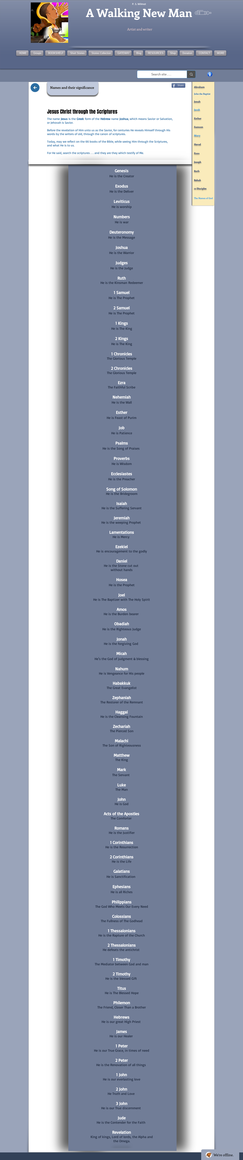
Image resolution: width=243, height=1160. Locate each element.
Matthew (122, 755)
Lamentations (121, 532)
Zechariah (121, 726)
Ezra (121, 382)
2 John (121, 1088)
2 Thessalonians (122, 945)
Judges (122, 262)
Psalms (121, 442)
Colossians (121, 916)
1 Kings (121, 323)
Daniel (121, 560)
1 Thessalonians (122, 930)
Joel (121, 594)
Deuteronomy (122, 231)
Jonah (122, 638)
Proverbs (122, 458)
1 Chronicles (121, 353)
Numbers (122, 216)
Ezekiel (121, 546)
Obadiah (121, 623)
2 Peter (121, 1060)
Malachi (121, 740)
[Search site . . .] (191, 74)
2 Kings (121, 338)
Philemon (121, 1002)
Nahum (121, 668)
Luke (121, 784)
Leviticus (122, 201)
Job (122, 427)
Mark (121, 769)
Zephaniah (121, 697)
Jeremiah (122, 517)
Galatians (122, 871)
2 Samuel (122, 307)
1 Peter (122, 1045)
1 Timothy (121, 959)
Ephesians (122, 886)
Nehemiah (122, 396)
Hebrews (121, 1016)
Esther (121, 412)
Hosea (121, 579)
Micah (121, 653)
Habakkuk (121, 683)
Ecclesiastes (121, 473)
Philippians (122, 901)
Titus (121, 988)
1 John (121, 1074)
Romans (121, 827)
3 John (121, 1103)
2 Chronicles (121, 368)
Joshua (122, 247)
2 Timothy (121, 973)
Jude (122, 1117)
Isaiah (121, 503)
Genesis (122, 170)
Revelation (121, 1132)
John (122, 799)
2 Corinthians (121, 856)
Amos (122, 609)
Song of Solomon (121, 488)
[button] (101, 53)
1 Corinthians (121, 842)
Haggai (121, 711)
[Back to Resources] (35, 87)
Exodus (121, 185)
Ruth (122, 277)
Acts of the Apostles (121, 813)
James (121, 1031)
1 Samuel (121, 292)
